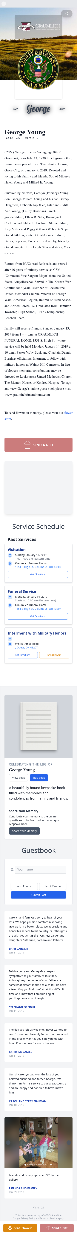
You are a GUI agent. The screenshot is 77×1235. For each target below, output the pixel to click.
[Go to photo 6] (36, 1164)
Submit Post (38, 895)
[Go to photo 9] (43, 1164)
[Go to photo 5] (34, 1164)
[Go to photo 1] (25, 1165)
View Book (18, 777)
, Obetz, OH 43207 (26, 647)
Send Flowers (54, 655)
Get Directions (37, 574)
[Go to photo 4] (32, 1164)
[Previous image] (8, 1142)
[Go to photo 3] (30, 1164)
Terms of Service (48, 1218)
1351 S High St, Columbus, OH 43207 (38, 567)
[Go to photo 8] (41, 1164)
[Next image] (69, 1142)
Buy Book (39, 777)
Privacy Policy (28, 1218)
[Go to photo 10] (45, 1164)
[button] (38, 1142)
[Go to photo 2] (27, 1164)
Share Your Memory (24, 831)
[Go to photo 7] (39, 1164)
